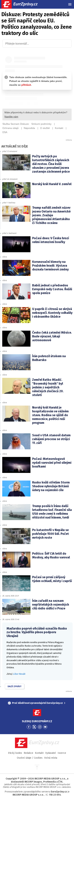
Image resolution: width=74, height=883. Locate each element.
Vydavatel (50, 753)
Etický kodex (15, 753)
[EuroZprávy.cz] (22, 4)
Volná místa (50, 757)
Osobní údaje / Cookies (30, 757)
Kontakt (39, 753)
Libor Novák (19, 674)
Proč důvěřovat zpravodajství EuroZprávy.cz (37, 703)
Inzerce (62, 753)
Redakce (28, 753)
